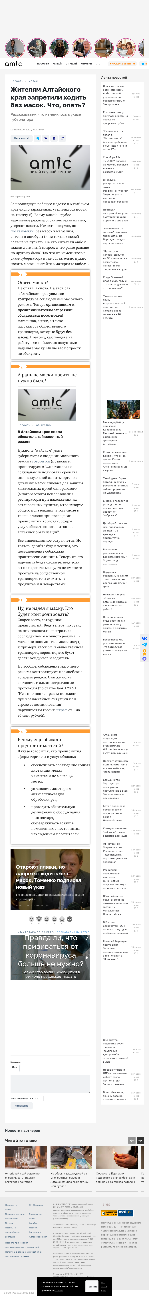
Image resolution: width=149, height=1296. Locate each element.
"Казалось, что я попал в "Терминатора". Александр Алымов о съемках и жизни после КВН (115, 140)
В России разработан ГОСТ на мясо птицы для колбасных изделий (115, 928)
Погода (9, 1223)
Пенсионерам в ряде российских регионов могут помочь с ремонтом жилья (115, 624)
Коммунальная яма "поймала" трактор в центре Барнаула (115, 832)
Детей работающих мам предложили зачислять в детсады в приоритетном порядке (115, 532)
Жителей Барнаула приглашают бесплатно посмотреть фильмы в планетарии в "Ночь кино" (115, 950)
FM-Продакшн (36, 1205)
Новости (43, 63)
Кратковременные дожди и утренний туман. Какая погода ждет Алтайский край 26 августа (115, 461)
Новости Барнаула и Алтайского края (38, 1232)
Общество (43, 425)
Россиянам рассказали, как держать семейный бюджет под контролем (115, 556)
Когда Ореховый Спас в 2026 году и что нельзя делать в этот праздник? (115, 283)
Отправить (21, 1105)
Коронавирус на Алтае (72, 932)
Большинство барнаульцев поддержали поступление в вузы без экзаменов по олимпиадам (115, 788)
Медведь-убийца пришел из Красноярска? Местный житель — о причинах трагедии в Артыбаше (115, 433)
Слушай (71, 63)
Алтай (33, 81)
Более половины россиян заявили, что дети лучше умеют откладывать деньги (115, 647)
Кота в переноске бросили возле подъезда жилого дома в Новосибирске (114, 813)
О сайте (33, 1223)
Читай (57, 63)
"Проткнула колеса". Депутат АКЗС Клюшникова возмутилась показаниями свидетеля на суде (115, 260)
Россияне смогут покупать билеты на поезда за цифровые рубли (115, 118)
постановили (22, 231)
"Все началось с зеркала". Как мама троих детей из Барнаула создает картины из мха (115, 235)
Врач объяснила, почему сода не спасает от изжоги (114, 1096)
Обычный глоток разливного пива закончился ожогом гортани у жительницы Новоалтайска (115, 905)
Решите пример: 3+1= (24, 1098)
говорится (41, 461)
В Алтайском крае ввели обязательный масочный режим (40, 436)
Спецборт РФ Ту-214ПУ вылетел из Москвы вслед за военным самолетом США (115, 164)
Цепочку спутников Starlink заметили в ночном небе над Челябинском (115, 766)
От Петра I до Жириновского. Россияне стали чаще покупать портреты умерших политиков (115, 852)
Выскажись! (21, 138)
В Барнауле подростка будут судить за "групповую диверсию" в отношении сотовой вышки (115, 1050)
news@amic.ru (59, 1245)
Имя (14, 1066)
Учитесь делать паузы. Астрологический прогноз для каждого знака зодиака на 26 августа (114, 306)
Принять (91, 1286)
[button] (87, 938)
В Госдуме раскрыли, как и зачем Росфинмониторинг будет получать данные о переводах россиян (115, 190)
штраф (61, 710)
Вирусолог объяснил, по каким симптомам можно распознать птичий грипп (115, 579)
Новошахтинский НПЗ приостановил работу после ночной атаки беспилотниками (115, 1077)
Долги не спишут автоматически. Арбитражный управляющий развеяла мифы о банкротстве (114, 95)
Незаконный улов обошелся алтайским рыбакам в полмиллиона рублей (115, 601)
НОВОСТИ (17, 81)
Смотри (86, 63)
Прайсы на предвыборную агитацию (13, 1232)
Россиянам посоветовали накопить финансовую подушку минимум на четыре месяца (114, 878)
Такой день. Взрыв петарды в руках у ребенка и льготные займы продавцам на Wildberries (115, 485)
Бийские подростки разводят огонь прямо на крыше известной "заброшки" (115, 508)
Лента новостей (114, 77)
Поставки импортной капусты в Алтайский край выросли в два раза (115, 215)
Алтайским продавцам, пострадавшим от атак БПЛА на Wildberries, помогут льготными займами (115, 743)
